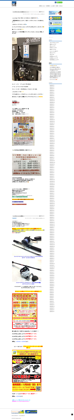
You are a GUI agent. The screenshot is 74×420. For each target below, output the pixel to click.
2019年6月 (51, 232)
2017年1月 (51, 280)
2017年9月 (51, 268)
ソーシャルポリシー (22, 415)
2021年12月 (51, 181)
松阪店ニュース (52, 49)
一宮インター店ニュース (53, 42)
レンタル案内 (53, 5)
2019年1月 (51, 241)
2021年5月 (51, 193)
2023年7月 (51, 148)
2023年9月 (51, 145)
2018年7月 (51, 251)
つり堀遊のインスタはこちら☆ (19, 204)
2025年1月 (51, 117)
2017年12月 (51, 263)
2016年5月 (51, 294)
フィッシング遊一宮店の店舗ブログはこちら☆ (23, 199)
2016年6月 (51, 292)
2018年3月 (51, 258)
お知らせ (51, 54)
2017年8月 (51, 270)
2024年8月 (51, 126)
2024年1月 (51, 138)
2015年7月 (51, 311)
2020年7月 (51, 210)
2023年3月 (51, 155)
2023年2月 (51, 157)
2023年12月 (51, 140)
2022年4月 (51, 174)
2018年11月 (51, 244)
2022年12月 (51, 160)
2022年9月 (51, 165)
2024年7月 (51, 128)
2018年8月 (51, 249)
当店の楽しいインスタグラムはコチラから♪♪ (20, 401)
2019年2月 (51, 239)
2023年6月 (51, 150)
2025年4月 (51, 112)
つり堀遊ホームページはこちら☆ (20, 196)
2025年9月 (51, 104)
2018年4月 (51, 256)
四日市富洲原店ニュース (53, 59)
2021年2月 (51, 198)
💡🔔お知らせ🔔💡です (53, 65)
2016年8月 (51, 289)
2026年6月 (51, 88)
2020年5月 (51, 213)
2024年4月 (51, 133)
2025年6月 (51, 109)
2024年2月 (51, 136)
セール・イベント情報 (53, 51)
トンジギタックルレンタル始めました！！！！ (21, 11)
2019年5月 (51, 234)
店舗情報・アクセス (42, 5)
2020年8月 (51, 208)
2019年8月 (51, 229)
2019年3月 (51, 237)
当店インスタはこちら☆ (17, 201)
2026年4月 (51, 92)
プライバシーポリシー (15, 415)
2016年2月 (51, 299)
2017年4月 (51, 277)
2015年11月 (51, 304)
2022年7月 (51, 169)
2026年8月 (51, 85)
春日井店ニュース (42, 218)
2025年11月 (51, 100)
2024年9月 (51, 124)
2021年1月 (51, 200)
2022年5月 (51, 172)
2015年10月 (51, 306)
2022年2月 (51, 177)
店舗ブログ (37, 218)
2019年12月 (51, 222)
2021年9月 (51, 186)
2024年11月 (51, 121)
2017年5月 (51, 275)
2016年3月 (51, 297)
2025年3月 (51, 114)
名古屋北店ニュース (53, 56)
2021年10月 (51, 184)
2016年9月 (51, 287)
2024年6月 (51, 129)
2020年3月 (51, 217)
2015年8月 (51, 309)
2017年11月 (51, 265)
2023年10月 (51, 143)
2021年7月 (51, 189)
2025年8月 (51, 105)
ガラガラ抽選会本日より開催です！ (55, 67)
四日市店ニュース (52, 47)
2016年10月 (51, 285)
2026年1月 (51, 97)
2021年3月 (51, 196)
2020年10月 (51, 205)
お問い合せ (60, 5)
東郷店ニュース (52, 44)
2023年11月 (51, 141)
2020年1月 (51, 220)
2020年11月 (51, 203)
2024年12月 (51, 119)
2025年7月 (51, 107)
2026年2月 (51, 95)
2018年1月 (51, 261)
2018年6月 (51, 253)
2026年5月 (51, 90)
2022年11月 (51, 162)
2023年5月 (51, 152)
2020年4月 (51, 215)
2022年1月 (51, 179)
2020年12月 (51, 201)
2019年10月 (51, 225)
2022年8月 (51, 167)
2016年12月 (51, 282)
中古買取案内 (48, 5)
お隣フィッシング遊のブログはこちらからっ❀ (21, 399)
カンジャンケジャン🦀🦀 (53, 79)
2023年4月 (51, 153)
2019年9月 (51, 227)
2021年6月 (51, 191)
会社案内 (57, 5)
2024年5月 (51, 131)
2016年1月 (51, 301)
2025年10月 (51, 102)
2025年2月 (51, 116)
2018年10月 (51, 246)
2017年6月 (51, 273)
